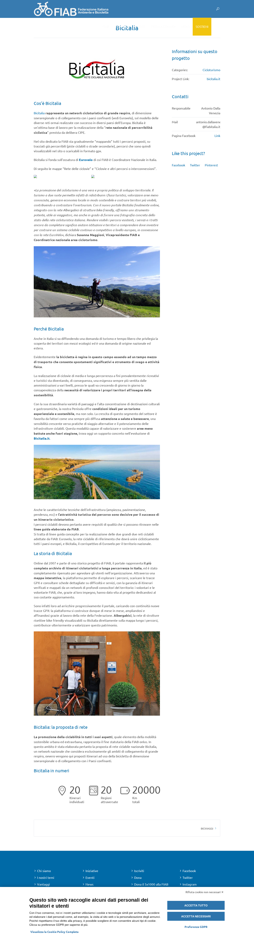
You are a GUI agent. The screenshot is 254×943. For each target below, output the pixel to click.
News (89, 884)
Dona (137, 877)
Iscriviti (139, 871)
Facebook (178, 165)
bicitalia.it (213, 79)
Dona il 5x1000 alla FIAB (151, 884)
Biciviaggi (207, 828)
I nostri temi (45, 877)
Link (217, 136)
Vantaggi (43, 884)
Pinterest (211, 165)
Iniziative (92, 871)
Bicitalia (39, 113)
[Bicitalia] (97, 71)
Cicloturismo (211, 70)
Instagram (190, 884)
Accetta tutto (196, 905)
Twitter (195, 165)
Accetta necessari (196, 916)
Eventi (90, 877)
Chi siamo (44, 871)
